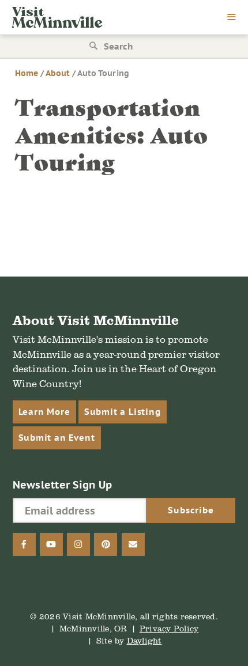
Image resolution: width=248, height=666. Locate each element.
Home (26, 73)
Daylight (144, 640)
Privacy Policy (169, 628)
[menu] (231, 18)
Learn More (44, 411)
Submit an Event (56, 437)
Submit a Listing (122, 411)
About (58, 73)
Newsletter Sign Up (62, 484)
